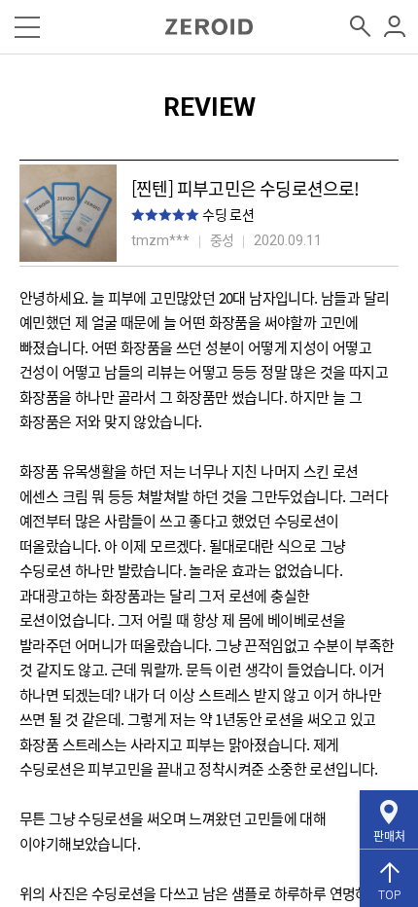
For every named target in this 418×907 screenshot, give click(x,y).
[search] (361, 28)
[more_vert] (395, 28)
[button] (27, 27)
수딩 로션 (228, 214)
